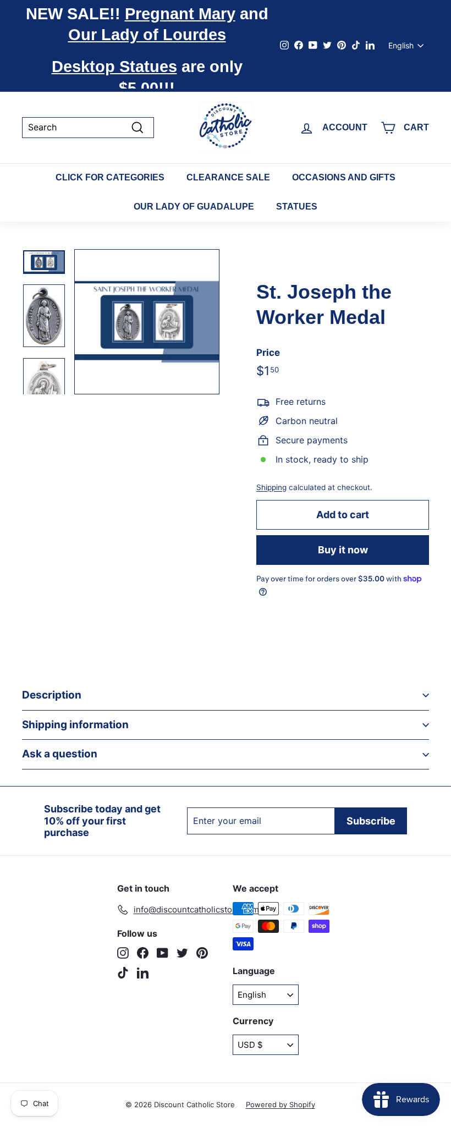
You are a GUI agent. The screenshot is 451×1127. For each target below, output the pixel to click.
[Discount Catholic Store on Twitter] (182, 953)
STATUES (296, 206)
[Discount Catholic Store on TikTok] (123, 972)
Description (51, 695)
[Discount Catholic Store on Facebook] (142, 953)
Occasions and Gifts (343, 177)
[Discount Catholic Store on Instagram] (123, 953)
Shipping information (75, 724)
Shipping (271, 487)
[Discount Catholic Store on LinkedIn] (142, 972)
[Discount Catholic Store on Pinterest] (202, 953)
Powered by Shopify (280, 1104)
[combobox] (88, 127)
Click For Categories (110, 177)
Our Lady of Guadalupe (194, 206)
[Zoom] (147, 322)
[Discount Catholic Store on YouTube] (162, 953)
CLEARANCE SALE (228, 177)
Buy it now (343, 550)
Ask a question (59, 753)
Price (268, 352)
